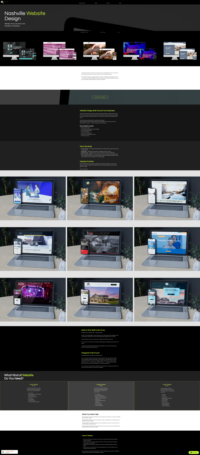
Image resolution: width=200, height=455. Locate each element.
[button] (82, 3)
